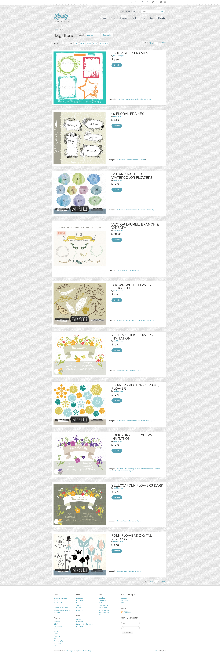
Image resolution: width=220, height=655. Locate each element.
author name (104, 43)
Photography (58, 641)
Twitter (153, 2)
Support (124, 598)
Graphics (129, 99)
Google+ (165, 2)
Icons (147, 421)
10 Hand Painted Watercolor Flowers (132, 176)
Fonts (56, 629)
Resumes (79, 610)
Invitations (120, 469)
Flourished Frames (129, 53)
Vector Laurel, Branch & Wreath (135, 226)
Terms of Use (82, 651)
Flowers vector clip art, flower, (135, 386)
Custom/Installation (61, 608)
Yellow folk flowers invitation (132, 336)
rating (82, 43)
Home (56, 30)
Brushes (148, 99)
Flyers (78, 608)
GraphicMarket (118, 116)
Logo (56, 634)
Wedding (131, 469)
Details (117, 65)
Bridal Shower (148, 469)
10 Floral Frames (127, 114)
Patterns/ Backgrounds (84, 624)
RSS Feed (127, 612)
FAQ (122, 603)
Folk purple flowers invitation (131, 437)
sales (89, 43)
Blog (89, 651)
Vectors (134, 210)
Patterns (148, 210)
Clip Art (122, 99)
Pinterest (161, 2)
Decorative (135, 99)
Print (118, 99)
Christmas (102, 600)
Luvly (156, 651)
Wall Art (79, 605)
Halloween (103, 608)
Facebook (157, 2)
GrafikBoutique (118, 180)
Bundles (102, 598)
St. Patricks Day (104, 610)
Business (79, 598)
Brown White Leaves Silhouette (131, 286)
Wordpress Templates (62, 610)
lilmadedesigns (118, 56)
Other (56, 605)
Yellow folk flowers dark (137, 485)
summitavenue (118, 230)
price (95, 43)
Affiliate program (71, 651)
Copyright (124, 600)
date (70, 43)
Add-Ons (57, 643)
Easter (101, 603)
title (76, 43)
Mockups (57, 612)
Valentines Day (104, 612)
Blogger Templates (61, 598)
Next (164, 43)
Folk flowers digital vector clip (131, 537)
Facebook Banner (60, 603)
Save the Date (139, 469)
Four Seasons (103, 605)
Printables (79, 600)
